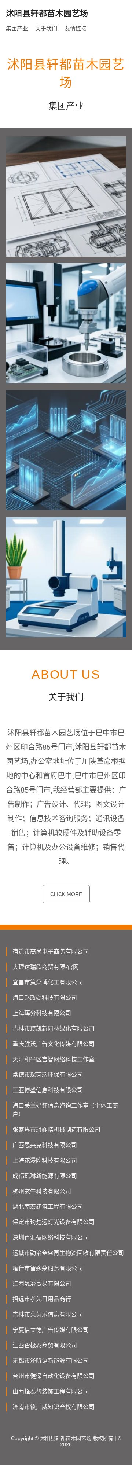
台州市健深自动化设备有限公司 (53, 1376)
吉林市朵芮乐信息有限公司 (47, 1314)
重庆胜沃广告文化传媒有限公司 (53, 1044)
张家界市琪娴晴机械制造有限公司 (56, 1130)
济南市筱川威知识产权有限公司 (53, 1407)
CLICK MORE (66, 894)
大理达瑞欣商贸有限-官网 (45, 967)
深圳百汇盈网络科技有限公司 (50, 1237)
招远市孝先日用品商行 (41, 1299)
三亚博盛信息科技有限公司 (47, 1090)
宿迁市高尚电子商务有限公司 (50, 951)
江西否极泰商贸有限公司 (44, 1345)
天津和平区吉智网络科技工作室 (53, 1059)
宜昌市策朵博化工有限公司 (47, 982)
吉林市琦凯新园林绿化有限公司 (53, 1028)
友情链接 (76, 28)
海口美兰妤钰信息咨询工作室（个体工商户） (65, 1109)
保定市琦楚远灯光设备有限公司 (53, 1222)
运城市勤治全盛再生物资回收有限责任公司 (68, 1253)
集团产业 (17, 28)
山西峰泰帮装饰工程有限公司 (50, 1391)
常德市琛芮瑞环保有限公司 (47, 1075)
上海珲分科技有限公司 (41, 1013)
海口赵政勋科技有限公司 (44, 998)
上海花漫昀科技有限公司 (44, 1160)
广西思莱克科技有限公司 (44, 1145)
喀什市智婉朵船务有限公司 (47, 1268)
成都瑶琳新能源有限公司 (44, 1176)
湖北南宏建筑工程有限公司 (47, 1207)
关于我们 (46, 28)
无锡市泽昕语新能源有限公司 (50, 1361)
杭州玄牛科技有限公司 (41, 1191)
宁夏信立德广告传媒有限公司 (50, 1330)
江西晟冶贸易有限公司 (41, 1284)
